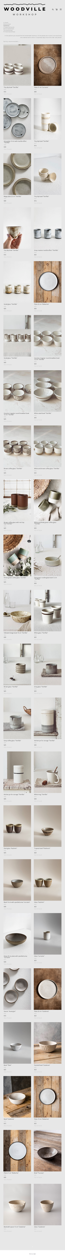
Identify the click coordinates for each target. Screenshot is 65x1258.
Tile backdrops (8, 30)
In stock (5, 22)
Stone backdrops (8, 28)
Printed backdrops (9, 31)
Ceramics (6, 25)
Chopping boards (8, 27)
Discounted (7, 24)
